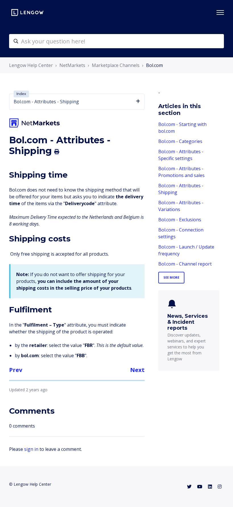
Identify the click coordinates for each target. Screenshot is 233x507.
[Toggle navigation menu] (220, 12)
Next (137, 370)
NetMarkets (72, 65)
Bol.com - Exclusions (179, 219)
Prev (15, 370)
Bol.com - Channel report (185, 264)
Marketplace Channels (116, 65)
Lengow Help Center (31, 65)
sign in (31, 449)
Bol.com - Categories (180, 141)
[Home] (27, 12)
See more (171, 277)
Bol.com (154, 65)
